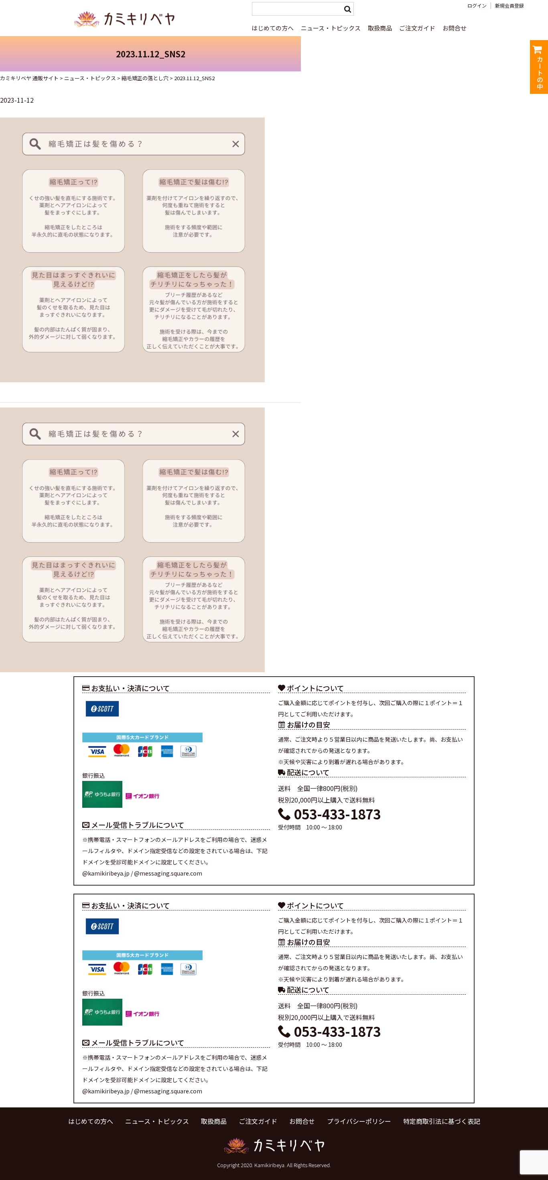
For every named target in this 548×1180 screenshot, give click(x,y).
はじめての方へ (273, 28)
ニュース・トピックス (331, 28)
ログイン (477, 5)
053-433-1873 (336, 813)
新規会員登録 (509, 5)
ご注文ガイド (417, 28)
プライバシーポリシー (359, 1121)
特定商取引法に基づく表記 (441, 1121)
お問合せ (454, 28)
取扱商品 (380, 28)
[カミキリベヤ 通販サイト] (125, 31)
